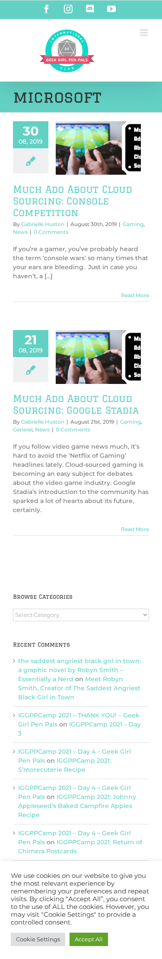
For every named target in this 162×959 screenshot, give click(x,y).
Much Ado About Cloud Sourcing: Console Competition (72, 201)
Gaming (133, 224)
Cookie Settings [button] (38, 939)
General (22, 429)
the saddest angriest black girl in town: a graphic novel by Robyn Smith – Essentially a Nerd (79, 670)
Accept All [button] (89, 939)
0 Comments (51, 232)
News (20, 232)
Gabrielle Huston (42, 224)
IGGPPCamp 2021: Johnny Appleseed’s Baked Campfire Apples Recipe (77, 806)
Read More (135, 295)
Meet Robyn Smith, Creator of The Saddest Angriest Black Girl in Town (79, 688)
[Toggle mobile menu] (144, 32)
